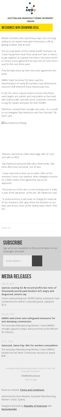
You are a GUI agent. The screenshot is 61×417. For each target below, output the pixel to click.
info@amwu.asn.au (30, 375)
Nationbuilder (9, 409)
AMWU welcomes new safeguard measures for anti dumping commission (28, 320)
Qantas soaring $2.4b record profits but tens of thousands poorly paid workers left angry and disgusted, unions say (29, 291)
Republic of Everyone (35, 405)
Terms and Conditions (32, 389)
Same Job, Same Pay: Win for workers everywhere (30, 345)
